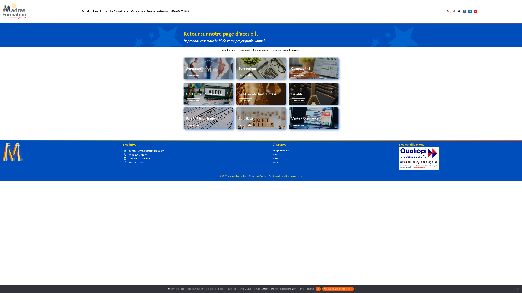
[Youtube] (475, 11)
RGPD (276, 162)
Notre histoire (99, 11)
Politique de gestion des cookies (285, 176)
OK (318, 289)
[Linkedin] (470, 11)
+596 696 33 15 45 (179, 11)
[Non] (517, 289)
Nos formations (117, 11)
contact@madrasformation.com (146, 150)
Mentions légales (258, 176)
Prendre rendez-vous (157, 11)
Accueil (85, 11)
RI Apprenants (281, 150)
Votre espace (138, 11)
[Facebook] (464, 11)
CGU (275, 154)
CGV (275, 158)
